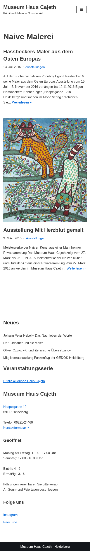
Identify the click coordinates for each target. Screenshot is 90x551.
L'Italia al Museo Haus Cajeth (24, 381)
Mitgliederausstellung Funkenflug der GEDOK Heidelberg (43, 357)
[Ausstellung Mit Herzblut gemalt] (45, 170)
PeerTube (10, 522)
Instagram (10, 515)
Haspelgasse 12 (14, 407)
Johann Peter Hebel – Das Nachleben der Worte (37, 335)
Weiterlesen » (21, 102)
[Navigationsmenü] (81, 9)
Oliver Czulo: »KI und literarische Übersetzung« (37, 350)
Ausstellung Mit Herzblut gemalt (43, 230)
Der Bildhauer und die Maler (23, 343)
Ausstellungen (35, 67)
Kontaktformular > (16, 427)
